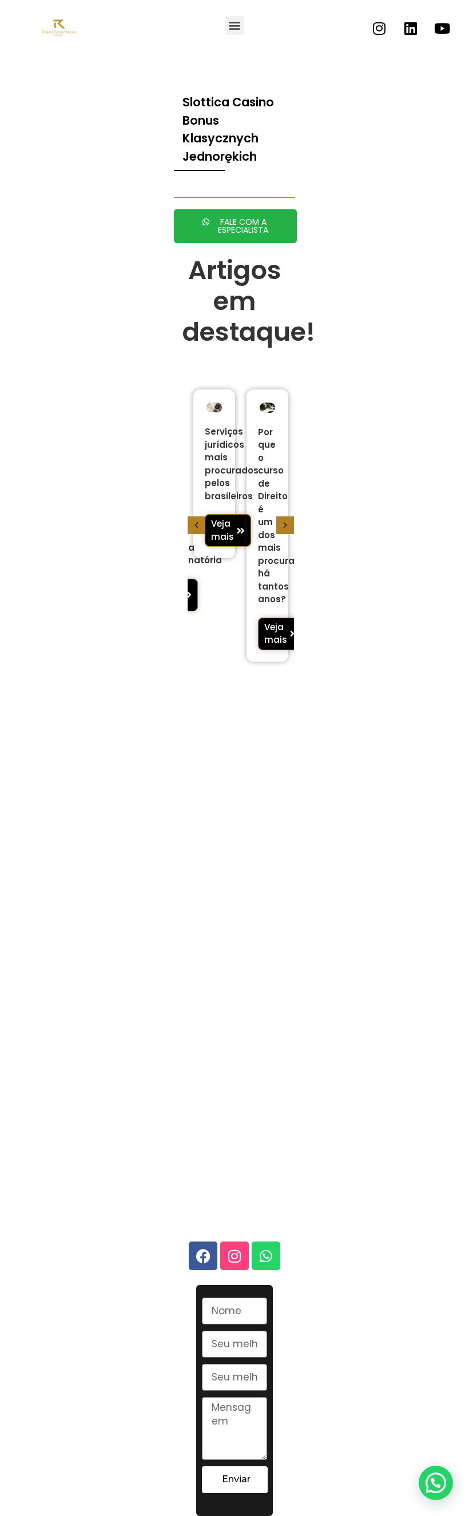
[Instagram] (379, 28)
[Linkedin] (410, 28)
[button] (234, 25)
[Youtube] (442, 28)
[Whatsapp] (266, 1256)
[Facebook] (203, 1256)
